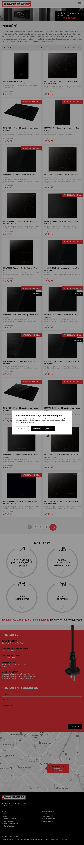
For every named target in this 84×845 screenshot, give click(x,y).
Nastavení (22, 428)
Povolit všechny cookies (43, 428)
